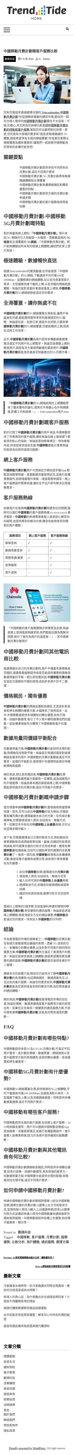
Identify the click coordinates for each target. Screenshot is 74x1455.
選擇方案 (62, 1242)
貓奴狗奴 (9, 1367)
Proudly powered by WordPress (27, 1448)
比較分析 (18, 1242)
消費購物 (9, 1383)
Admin (46, 59)
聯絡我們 (9, 1419)
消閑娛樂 (9, 1404)
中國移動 (23, 1237)
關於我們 (9, 1414)
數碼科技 (10, 59)
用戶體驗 (33, 1242)
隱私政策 (9, 1430)
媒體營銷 (9, 1356)
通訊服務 (47, 1242)
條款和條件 (11, 1425)
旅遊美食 (9, 1394)
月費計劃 (52, 1237)
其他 (6, 1410)
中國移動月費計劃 (35, 121)
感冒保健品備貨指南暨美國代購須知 (27, 1326)
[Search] (67, 29)
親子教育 (9, 1372)
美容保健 (9, 1388)
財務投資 (9, 1399)
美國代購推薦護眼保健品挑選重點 (25, 1308)
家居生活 (9, 1361)
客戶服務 (38, 1237)
